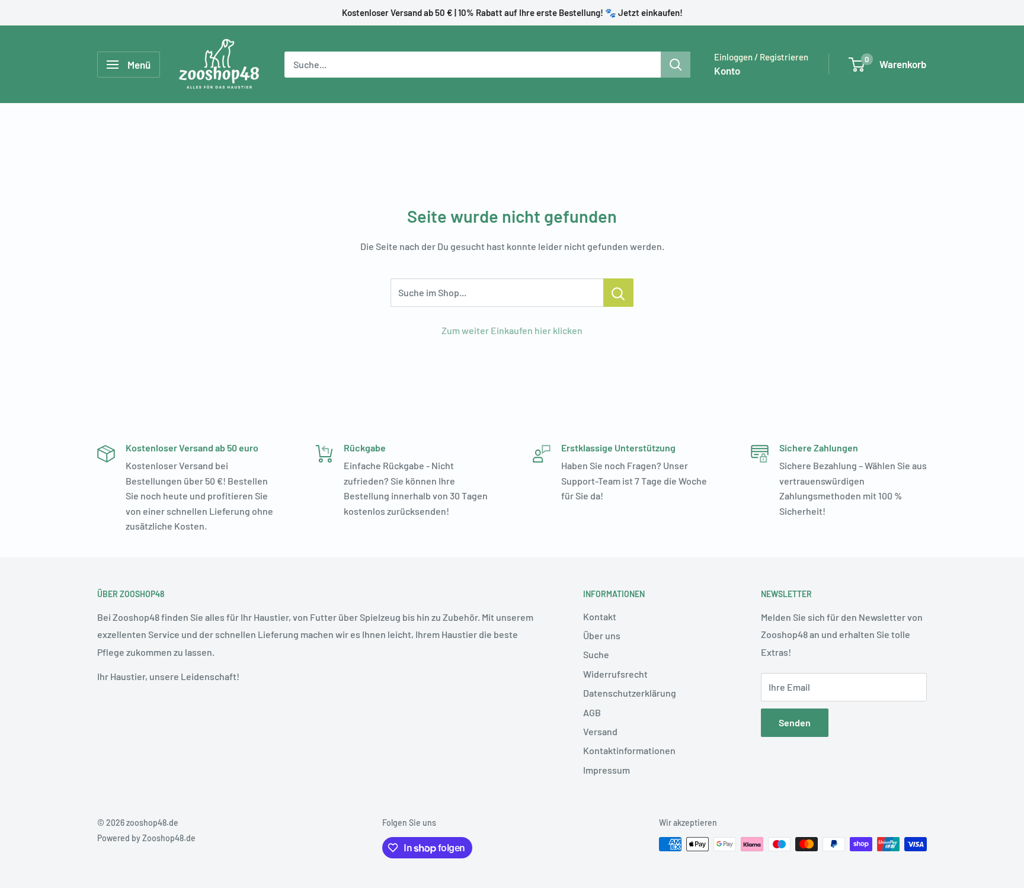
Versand (600, 731)
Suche (596, 654)
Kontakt (599, 616)
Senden (795, 722)
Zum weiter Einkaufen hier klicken (512, 330)
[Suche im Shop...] (618, 292)
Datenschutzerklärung (629, 692)
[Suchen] (675, 65)
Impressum (606, 769)
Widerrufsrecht (615, 673)
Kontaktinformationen (629, 750)
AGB (592, 712)
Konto (727, 70)
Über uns (601, 635)
